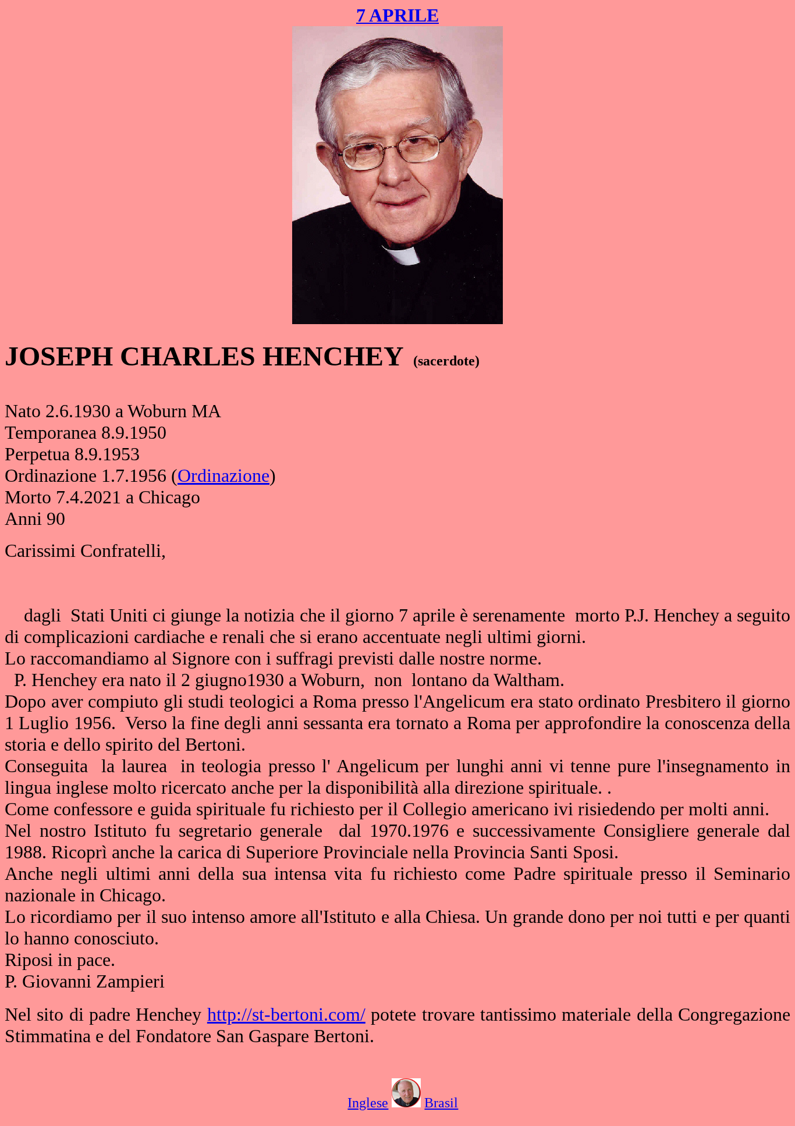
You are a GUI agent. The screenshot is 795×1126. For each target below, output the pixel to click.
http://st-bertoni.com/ (286, 1014)
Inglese (367, 1102)
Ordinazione (223, 475)
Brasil (441, 1102)
